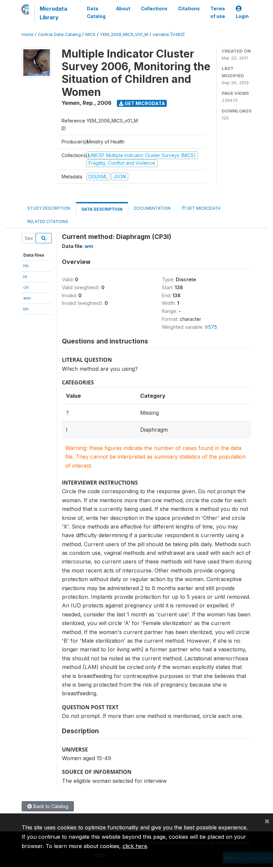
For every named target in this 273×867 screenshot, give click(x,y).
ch (26, 287)
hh (26, 265)
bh (26, 309)
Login (242, 16)
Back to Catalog (50, 806)
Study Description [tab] (48, 208)
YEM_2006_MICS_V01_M (124, 34)
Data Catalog (96, 12)
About (123, 8)
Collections (154, 8)
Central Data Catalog (59, 34)
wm (27, 298)
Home (28, 34)
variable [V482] (168, 34)
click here (135, 846)
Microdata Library (53, 13)
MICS (90, 34)
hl (25, 276)
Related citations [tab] (47, 221)
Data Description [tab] (102, 209)
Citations (189, 8)
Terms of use (217, 12)
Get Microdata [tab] (203, 208)
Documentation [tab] (152, 208)
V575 (211, 327)
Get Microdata (144, 103)
